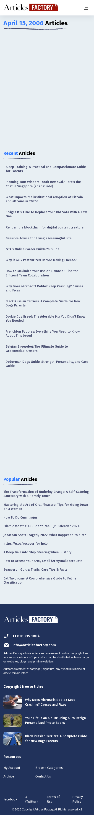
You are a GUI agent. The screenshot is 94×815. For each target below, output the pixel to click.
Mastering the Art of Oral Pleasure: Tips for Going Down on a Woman (45, 507)
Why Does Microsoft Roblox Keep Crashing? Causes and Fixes (44, 288)
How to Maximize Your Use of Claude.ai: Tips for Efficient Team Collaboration (42, 273)
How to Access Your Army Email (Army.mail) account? (42, 561)
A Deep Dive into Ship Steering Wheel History (37, 552)
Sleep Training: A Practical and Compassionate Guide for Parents (46, 169)
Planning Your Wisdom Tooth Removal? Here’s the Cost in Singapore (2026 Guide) (43, 184)
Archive (8, 776)
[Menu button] (86, 7)
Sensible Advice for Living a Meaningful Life (38, 238)
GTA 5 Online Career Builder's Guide (32, 249)
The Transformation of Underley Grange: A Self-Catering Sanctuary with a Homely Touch (46, 494)
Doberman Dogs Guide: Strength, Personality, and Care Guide (47, 364)
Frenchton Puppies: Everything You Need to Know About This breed (43, 334)
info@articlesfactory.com (34, 645)
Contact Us (43, 776)
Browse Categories (49, 768)
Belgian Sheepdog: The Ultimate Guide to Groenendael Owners (37, 349)
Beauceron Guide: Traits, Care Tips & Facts (35, 570)
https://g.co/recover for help (25, 544)
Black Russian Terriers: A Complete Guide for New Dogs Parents (43, 303)
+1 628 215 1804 (26, 636)
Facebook (10, 799)
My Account (11, 768)
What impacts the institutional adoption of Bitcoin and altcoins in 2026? (44, 199)
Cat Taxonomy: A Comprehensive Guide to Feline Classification (39, 580)
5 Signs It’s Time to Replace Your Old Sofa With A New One (46, 214)
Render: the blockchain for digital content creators (45, 227)
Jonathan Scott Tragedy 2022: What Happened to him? (44, 535)
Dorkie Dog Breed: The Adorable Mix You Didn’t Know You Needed (45, 319)
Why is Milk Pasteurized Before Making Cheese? (41, 260)
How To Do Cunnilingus (20, 517)
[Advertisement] (47, 87)
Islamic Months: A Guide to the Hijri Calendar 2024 (41, 526)
